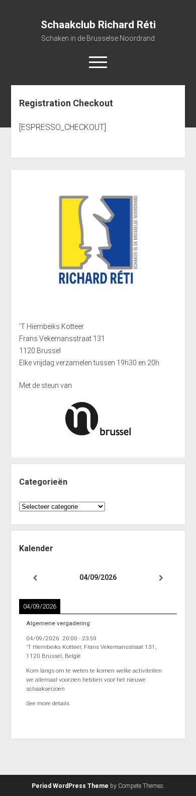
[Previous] (35, 578)
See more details (47, 703)
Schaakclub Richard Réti (98, 25)
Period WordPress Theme (70, 785)
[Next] (161, 578)
